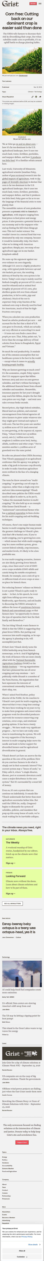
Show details (33, 1244)
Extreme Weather (8, 1168)
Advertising (6, 1220)
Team (4, 1187)
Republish (5, 1223)
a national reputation (15, 513)
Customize (21, 1257)
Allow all (22, 1251)
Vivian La (5, 1034)
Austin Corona (7, 1095)
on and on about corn (26, 144)
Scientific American (19, 182)
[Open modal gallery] (22, 122)
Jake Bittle (5, 1009)
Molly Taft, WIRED (8, 997)
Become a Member (8, 1217)
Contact (5, 1190)
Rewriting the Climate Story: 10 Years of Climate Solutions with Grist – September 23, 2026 (21, 1104)
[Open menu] (40, 3)
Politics (4, 1160)
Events (4, 1214)
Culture (18, 937)
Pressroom (6, 1199)
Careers (5, 1193)
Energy (4, 1157)
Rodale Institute (9, 667)
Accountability (7, 1165)
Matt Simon (6, 1022)
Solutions (5, 1163)
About (4, 1184)
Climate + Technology (35, 91)
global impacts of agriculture (15, 179)
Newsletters (6, 1212)
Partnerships (6, 1196)
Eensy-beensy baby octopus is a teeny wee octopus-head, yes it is (19, 928)
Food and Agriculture (9, 1171)
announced (19, 459)
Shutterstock (23, 75)
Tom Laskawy (6, 81)
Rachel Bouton (7, 1070)
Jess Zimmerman (8, 937)
